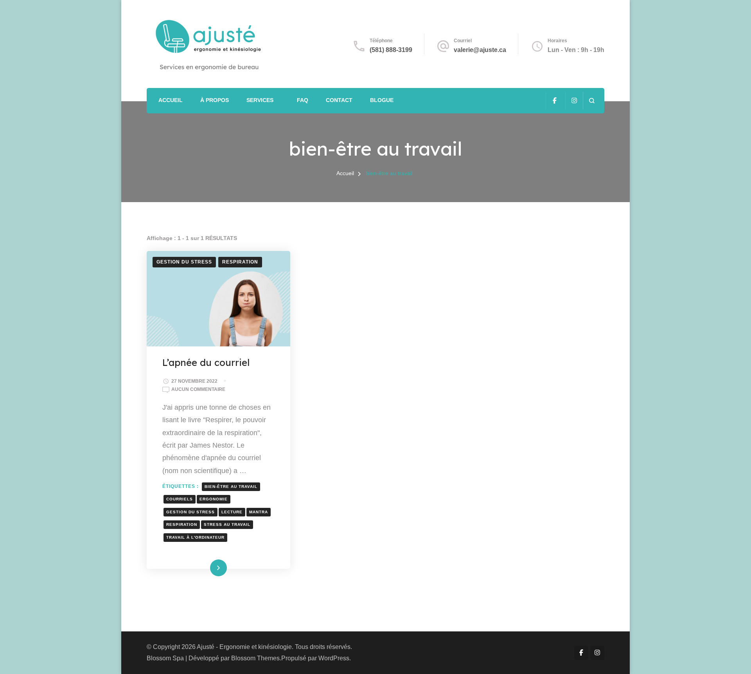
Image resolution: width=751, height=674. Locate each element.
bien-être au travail (231, 486)
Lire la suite (205, 567)
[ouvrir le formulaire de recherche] (591, 100)
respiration (181, 524)
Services (259, 100)
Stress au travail (227, 524)
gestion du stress (190, 512)
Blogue (381, 100)
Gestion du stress (184, 262)
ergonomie (213, 499)
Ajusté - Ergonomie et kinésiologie (244, 647)
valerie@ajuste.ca (480, 50)
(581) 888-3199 (391, 50)
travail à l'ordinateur (195, 537)
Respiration (240, 262)
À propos (214, 100)
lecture (232, 512)
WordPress (333, 658)
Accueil (170, 100)
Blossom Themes (255, 658)
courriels (179, 499)
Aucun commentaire (198, 390)
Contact (339, 100)
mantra (258, 512)
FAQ (302, 100)
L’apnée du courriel (206, 362)
